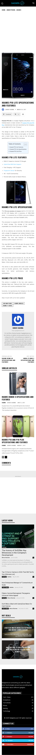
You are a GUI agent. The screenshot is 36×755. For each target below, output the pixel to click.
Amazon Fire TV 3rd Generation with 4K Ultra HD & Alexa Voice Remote (18, 649)
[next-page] (6, 457)
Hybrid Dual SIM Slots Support (12, 164)
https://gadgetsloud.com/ (18, 330)
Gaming (4, 547)
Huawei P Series (7, 305)
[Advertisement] (18, 31)
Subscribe (30, 744)
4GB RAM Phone (7, 303)
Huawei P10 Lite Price (16, 151)
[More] (23, 114)
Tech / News (5, 587)
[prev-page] (3, 457)
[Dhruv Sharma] (3, 109)
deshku (9, 576)
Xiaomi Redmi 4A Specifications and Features (8, 360)
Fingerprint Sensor (9, 170)
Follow (31, 732)
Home (3, 10)
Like (32, 728)
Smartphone (11, 10)
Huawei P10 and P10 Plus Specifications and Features (15, 441)
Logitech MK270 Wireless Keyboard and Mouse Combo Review (18, 629)
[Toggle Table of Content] (24, 144)
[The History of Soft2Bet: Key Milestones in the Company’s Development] (18, 536)
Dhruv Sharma (9, 109)
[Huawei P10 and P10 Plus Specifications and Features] (18, 426)
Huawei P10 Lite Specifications (18, 149)
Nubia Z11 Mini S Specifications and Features (27, 360)
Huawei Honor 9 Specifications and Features (18, 398)
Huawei (19, 10)
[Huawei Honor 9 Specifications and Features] (18, 383)
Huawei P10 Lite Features (16, 147)
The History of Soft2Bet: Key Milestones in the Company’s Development (14, 552)
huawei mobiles (19, 303)
